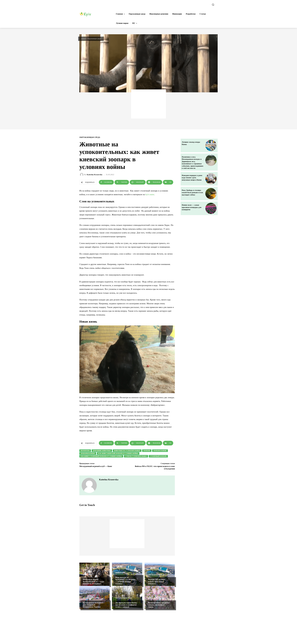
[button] (213, 4)
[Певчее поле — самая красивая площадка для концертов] (210, 208)
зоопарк (146, 450)
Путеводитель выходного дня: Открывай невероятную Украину (93, 605)
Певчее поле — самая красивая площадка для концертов (191, 207)
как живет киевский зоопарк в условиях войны (118, 453)
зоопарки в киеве (88, 453)
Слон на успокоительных (136, 456)
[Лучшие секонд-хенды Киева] (210, 145)
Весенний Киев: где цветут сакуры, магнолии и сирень (159, 605)
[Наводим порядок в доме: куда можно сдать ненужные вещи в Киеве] (210, 178)
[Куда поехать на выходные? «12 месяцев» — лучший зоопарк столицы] (127, 574)
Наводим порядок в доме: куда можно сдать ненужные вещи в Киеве (192, 177)
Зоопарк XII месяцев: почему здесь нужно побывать (156, 582)
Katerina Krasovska (94, 174)
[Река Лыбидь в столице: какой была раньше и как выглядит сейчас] (210, 193)
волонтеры (85, 450)
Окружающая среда (94, 38)
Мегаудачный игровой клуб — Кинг (95, 466)
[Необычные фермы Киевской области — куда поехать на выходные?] (94, 574)
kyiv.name (149, 194)
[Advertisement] (148, 103)
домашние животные (102, 450)
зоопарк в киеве (160, 450)
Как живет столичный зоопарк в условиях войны (101, 456)
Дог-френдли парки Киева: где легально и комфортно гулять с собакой (126, 605)
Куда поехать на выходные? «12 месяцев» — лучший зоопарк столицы (125, 580)
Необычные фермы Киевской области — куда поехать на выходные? (93, 582)
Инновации (87, 575)
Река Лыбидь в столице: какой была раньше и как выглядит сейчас (192, 192)
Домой (83, 38)
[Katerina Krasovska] (82, 174)
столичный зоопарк (158, 456)
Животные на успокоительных (127, 450)
